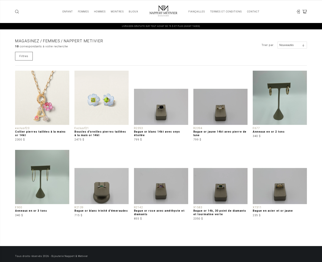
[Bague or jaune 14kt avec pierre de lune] (220, 106)
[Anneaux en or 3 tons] (42, 185)
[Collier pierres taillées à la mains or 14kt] (42, 106)
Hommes (100, 11)
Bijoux (133, 11)
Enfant (68, 11)
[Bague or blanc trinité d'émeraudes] (101, 185)
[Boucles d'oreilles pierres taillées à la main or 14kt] (101, 106)
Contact (253, 11)
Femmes (83, 11)
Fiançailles (197, 11)
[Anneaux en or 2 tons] (280, 106)
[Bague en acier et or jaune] (280, 185)
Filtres (23, 56)
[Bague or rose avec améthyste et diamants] (161, 185)
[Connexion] (298, 12)
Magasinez (27, 41)
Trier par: (268, 45)
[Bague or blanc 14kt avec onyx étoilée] (161, 106)
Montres (117, 11)
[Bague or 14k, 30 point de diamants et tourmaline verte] (220, 185)
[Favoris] (17, 122)
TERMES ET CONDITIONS (226, 11)
